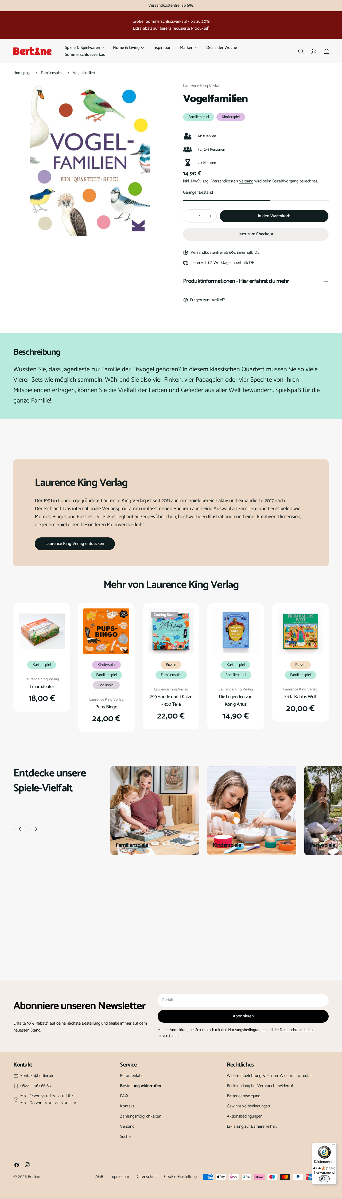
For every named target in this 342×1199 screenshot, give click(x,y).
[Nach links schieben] (19, 829)
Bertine (34, 1176)
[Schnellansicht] (56, 620)
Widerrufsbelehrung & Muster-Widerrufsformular (269, 1075)
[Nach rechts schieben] (35, 829)
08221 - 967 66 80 (35, 1086)
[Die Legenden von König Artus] (236, 631)
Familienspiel (198, 117)
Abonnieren (243, 1016)
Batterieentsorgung (243, 1096)
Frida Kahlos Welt (300, 697)
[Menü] (333, 1146)
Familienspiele (52, 73)
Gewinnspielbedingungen (248, 1106)
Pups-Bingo (106, 707)
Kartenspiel (42, 665)
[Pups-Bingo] (106, 631)
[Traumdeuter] (42, 631)
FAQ (124, 1096)
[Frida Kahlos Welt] (300, 631)
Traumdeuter (41, 687)
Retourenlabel (132, 1075)
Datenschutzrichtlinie (297, 1030)
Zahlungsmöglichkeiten (140, 1116)
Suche (125, 1136)
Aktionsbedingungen (244, 1116)
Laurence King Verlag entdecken (74, 543)
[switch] (324, 1178)
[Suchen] (301, 51)
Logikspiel (106, 685)
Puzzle (171, 665)
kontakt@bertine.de (37, 1075)
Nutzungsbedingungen (247, 1030)
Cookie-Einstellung (180, 1176)
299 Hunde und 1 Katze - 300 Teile (171, 700)
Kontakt (127, 1106)
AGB (99, 1176)
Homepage (22, 73)
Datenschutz (146, 1176)
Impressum (119, 1176)
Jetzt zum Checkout (256, 234)
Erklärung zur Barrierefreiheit (252, 1126)
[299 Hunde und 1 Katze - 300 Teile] (171, 631)
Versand (246, 181)
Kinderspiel (231, 117)
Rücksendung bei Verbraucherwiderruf (260, 1085)
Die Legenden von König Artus (235, 700)
